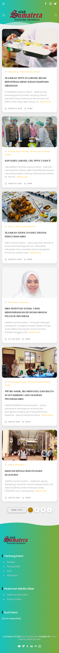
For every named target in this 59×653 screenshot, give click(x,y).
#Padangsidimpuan (17, 382)
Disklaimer (12, 575)
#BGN (10, 464)
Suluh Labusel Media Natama (38, 638)
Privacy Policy (14, 599)
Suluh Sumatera (29, 636)
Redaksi (11, 562)
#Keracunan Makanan (25, 226)
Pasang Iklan (13, 566)
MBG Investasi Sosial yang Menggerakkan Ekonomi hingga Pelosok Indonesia (26, 312)
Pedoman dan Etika (17, 594)
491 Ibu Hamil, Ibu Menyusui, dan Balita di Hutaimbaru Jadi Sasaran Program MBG (29, 395)
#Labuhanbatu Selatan (29, 72)
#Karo (11, 226)
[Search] (55, 15)
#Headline (13, 72)
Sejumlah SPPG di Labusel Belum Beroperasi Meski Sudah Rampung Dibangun (27, 81)
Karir (9, 571)
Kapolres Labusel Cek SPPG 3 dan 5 (27, 160)
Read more (45, 101)
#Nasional (24, 302)
